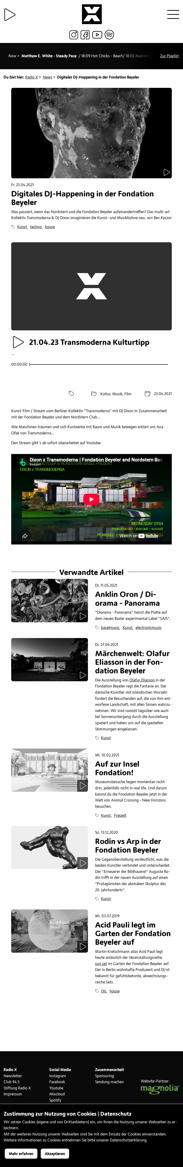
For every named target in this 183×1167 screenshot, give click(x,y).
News (47, 77)
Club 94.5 (12, 1082)
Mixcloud (57, 1094)
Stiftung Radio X (17, 1088)
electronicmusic (149, 628)
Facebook (57, 1082)
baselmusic (110, 628)
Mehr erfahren (21, 1153)
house (50, 227)
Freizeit (120, 816)
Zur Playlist (169, 56)
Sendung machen (109, 1082)
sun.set (101, 963)
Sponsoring (104, 1076)
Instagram (57, 1076)
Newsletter (13, 1076)
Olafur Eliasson (142, 680)
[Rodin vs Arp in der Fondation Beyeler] (49, 847)
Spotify (55, 1100)
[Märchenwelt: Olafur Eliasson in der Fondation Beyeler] (49, 659)
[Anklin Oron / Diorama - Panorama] (49, 600)
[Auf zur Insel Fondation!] (49, 770)
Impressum (13, 1094)
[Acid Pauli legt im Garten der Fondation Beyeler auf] (49, 931)
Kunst (22, 227)
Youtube (56, 1088)
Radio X (31, 77)
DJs (103, 991)
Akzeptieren (55, 1153)
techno (36, 227)
